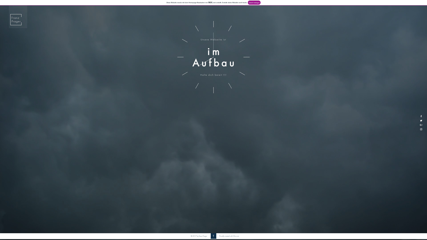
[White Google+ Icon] (421, 125)
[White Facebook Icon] (421, 116)
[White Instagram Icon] (421, 129)
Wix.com (236, 236)
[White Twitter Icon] (421, 120)
